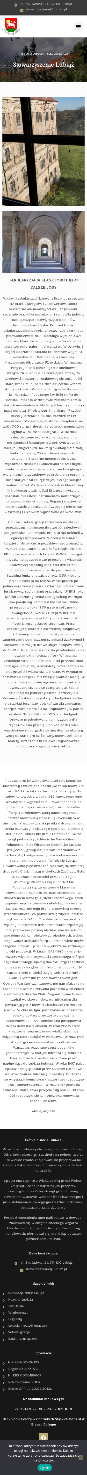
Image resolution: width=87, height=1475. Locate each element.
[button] (78, 26)
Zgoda (45, 1468)
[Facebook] (43, 1438)
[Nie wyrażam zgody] (81, 1457)
